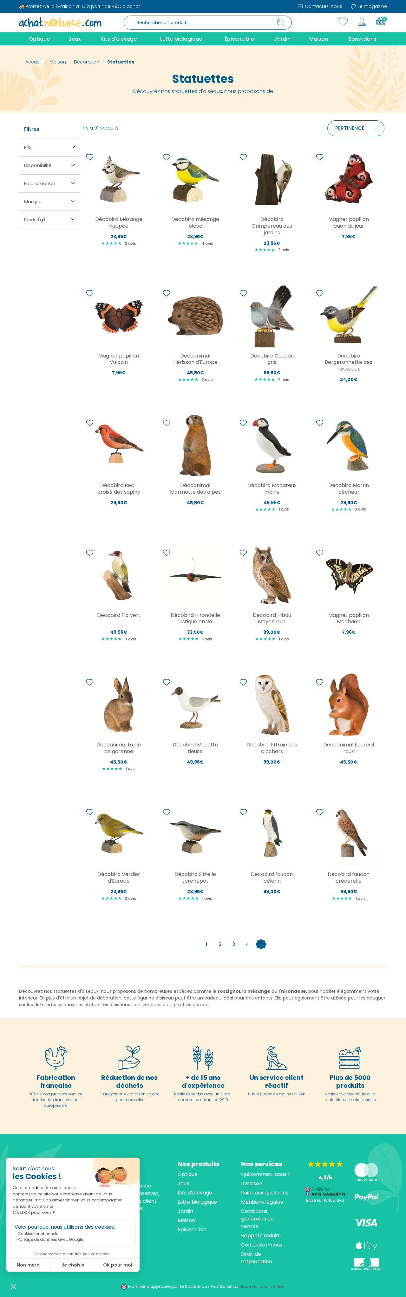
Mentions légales (262, 1202)
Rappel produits (261, 1235)
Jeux (183, 1183)
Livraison (251, 1183)
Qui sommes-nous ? (266, 1174)
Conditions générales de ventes (257, 1218)
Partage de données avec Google (50, 1239)
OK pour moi (117, 1265)
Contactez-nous (323, 6)
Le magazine (372, 6)
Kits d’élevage (195, 1192)
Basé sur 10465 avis (325, 1200)
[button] (13, 1286)
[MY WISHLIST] (343, 21)
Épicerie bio (192, 1229)
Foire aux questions (264, 1192)
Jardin (185, 1211)
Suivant (261, 944)
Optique (188, 1174)
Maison (186, 1220)
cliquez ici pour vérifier (262, 1286)
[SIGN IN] (362, 21)
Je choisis (73, 1265)
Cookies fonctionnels (38, 1233)
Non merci (28, 1265)
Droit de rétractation (256, 1257)
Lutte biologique (197, 1202)
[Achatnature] (60, 22)
